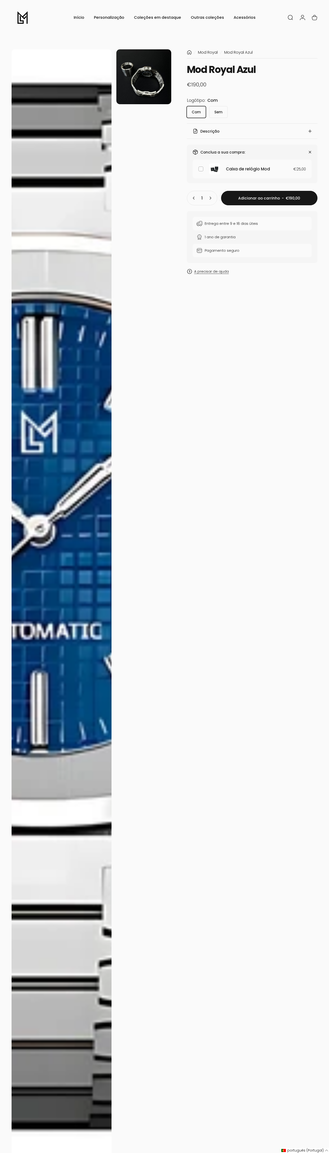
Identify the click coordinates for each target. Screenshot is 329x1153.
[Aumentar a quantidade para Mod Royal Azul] (211, 198)
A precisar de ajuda (211, 271)
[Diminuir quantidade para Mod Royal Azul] (192, 198)
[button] (305, 1150)
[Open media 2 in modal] (143, 76)
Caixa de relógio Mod (248, 169)
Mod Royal (208, 52)
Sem (218, 112)
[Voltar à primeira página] (189, 52)
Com (196, 112)
